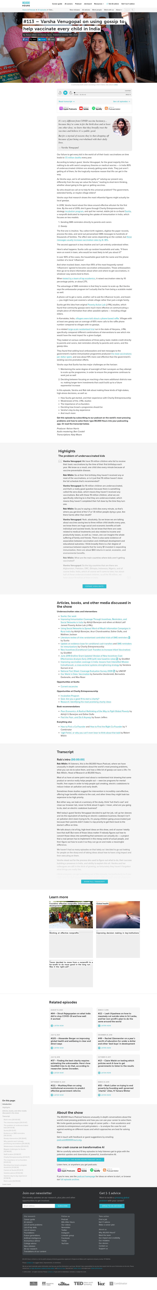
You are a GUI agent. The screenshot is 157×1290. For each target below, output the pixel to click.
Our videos (65, 1225)
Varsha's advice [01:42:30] (13, 1173)
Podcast (78, 4)
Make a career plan (107, 1225)
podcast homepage (86, 1176)
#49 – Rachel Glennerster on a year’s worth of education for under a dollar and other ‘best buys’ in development (117, 1041)
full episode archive (70, 1179)
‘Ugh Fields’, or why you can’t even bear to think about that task (90, 733)
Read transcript (65, 101)
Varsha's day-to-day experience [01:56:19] (15, 1177)
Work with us (109, 10)
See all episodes (120, 101)
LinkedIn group (67, 1235)
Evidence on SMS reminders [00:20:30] (14, 1134)
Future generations (32, 1235)
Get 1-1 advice (104, 1222)
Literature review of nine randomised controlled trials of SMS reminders (94, 637)
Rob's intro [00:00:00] (12, 1120)
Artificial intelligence (32, 1238)
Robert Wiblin (31, 35)
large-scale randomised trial (81, 329)
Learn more (6, 1184)
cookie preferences (96, 1268)
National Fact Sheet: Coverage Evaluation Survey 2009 (86, 671)
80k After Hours (68, 1222)
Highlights (6, 1107)
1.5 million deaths (73, 157)
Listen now (59, 1026)
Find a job (103, 1219)
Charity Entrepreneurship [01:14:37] (16, 1157)
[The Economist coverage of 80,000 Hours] (34, 1283)
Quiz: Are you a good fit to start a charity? (80, 699)
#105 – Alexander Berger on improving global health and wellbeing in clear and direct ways (71, 1041)
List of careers (30, 1230)
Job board (88, 4)
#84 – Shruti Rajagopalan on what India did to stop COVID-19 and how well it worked (71, 1016)
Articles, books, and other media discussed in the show (14, 1112)
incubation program (74, 211)
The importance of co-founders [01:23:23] (15, 1161)
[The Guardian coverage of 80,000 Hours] (63, 1283)
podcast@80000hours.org (69, 1140)
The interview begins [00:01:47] (15, 1122)
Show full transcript (94, 882)
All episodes (42, 10)
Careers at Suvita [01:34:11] (13, 1170)
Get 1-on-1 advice (128, 4)
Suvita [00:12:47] (10, 1130)
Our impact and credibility (109, 1238)
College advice (30, 1243)
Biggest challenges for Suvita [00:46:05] (14, 1150)
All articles (86, 10)
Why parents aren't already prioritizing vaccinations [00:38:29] (17, 1142)
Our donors (103, 1243)
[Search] (133, 10)
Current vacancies (69, 686)
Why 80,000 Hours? (107, 1232)
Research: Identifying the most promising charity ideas (86, 702)
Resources (98, 4)
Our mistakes (104, 1240)
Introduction (7, 1104)
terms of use (61, 1268)
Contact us (103, 1246)
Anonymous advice (32, 1241)
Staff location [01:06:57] (12, 1154)
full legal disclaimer (35, 1268)
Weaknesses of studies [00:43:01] (16, 1146)
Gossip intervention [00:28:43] (15, 1138)
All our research (30, 1249)
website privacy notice (47, 1268)
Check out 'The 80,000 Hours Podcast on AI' (80, 1160)
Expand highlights (94, 586)
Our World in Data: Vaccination (75, 674)
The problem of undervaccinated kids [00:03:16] (16, 1126)
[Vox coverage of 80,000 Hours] (101, 1283)
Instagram (65, 1233)
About (118, 10)
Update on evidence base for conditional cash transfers (87, 643)
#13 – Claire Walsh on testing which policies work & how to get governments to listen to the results (116, 1063)
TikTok (64, 1241)
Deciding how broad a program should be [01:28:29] (15, 1166)
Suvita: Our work (68, 616)
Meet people (97, 10)
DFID (115, 85)
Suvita (128, 211)
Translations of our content (35, 1251)
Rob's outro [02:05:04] (12, 1181)
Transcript (6, 1116)
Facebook (65, 1238)
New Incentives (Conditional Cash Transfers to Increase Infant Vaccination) (95, 650)
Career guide (57, 4)
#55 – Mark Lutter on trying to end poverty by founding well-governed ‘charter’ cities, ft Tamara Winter (115, 1088)
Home (24, 10)
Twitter (64, 1230)
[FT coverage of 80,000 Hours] (48, 1283)
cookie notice (77, 1268)
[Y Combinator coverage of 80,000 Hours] (118, 1283)
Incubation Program (70, 696)
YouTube (65, 1243)
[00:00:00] (78, 759)
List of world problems (33, 1225)
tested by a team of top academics (79, 278)
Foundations (29, 1233)
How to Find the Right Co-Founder (106, 726)
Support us (103, 1248)
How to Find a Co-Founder (73, 726)
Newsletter (65, 1227)
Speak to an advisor (112, 1206)
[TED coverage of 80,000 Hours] (83, 1283)
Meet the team (105, 1235)
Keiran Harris (46, 35)
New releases (75, 10)
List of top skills (30, 1227)
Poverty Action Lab (97, 304)
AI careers (69, 4)
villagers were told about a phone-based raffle (97, 318)
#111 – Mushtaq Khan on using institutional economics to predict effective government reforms (68, 1088)
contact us (30, 1263)
